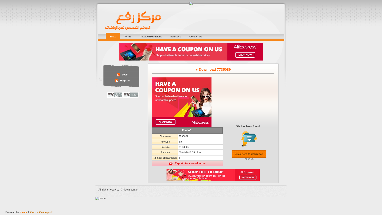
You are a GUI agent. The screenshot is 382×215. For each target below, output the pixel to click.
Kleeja (23, 212)
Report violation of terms (189, 163)
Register (125, 80)
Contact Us (195, 36)
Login (125, 74)
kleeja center (133, 21)
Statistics (175, 36)
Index (113, 36)
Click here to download (249, 153)
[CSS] (130, 96)
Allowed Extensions (151, 36)
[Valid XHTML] (115, 96)
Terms (127, 36)
